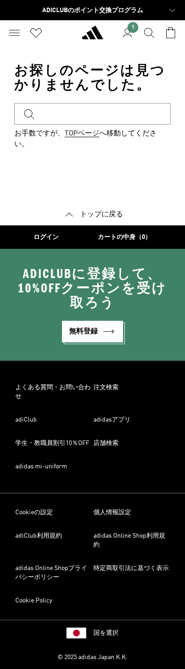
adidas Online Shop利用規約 (129, 540)
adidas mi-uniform (41, 466)
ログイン (46, 237)
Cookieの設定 (34, 512)
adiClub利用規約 (38, 536)
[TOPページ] (92, 36)
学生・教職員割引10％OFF (52, 443)
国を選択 (106, 633)
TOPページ (82, 133)
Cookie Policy (33, 600)
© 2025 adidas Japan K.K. (92, 657)
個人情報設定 (112, 512)
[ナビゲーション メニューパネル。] (14, 33)
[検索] (149, 33)
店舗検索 (106, 443)
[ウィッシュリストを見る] (36, 33)
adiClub (26, 420)
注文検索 (106, 387)
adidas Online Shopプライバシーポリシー (51, 572)
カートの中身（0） (124, 237)
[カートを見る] (170, 33)
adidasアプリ (112, 420)
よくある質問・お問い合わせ (53, 392)
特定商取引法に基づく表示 (131, 568)
